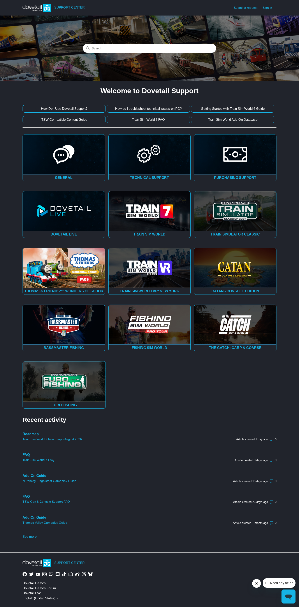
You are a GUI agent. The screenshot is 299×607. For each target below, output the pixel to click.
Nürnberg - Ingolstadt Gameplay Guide (49, 481)
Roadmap (31, 434)
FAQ (26, 455)
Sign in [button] (267, 7)
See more (30, 536)
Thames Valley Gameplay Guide (45, 522)
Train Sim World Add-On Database (232, 119)
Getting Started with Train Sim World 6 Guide (233, 108)
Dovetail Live (32, 593)
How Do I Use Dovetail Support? (64, 108)
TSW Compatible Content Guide (64, 119)
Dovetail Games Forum (39, 588)
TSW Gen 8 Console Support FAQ (46, 501)
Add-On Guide (34, 476)
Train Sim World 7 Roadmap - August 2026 (52, 439)
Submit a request (245, 7)
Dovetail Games (34, 583)
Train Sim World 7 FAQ (148, 119)
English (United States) (39, 598)
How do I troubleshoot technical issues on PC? (148, 108)
